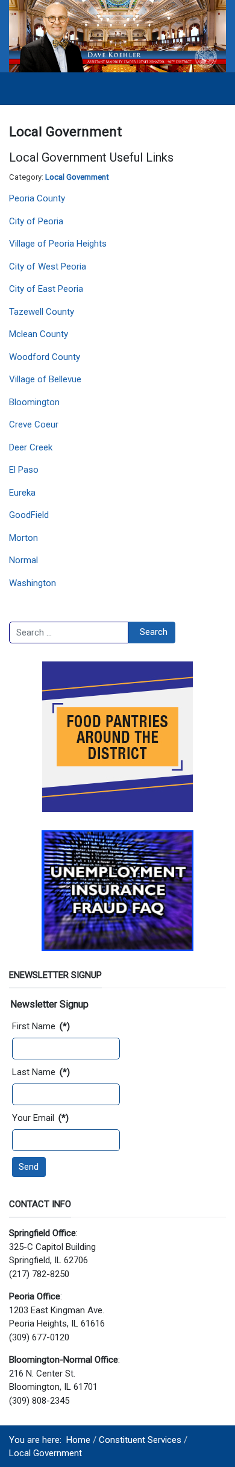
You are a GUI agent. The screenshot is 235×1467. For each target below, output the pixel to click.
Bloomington (34, 402)
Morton (23, 537)
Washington (32, 583)
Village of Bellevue (45, 379)
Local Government (77, 176)
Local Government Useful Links (91, 157)
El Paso (24, 469)
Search (154, 631)
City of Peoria (36, 221)
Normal (23, 560)
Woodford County (44, 357)
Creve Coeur (33, 424)
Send (29, 1166)
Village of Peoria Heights (58, 243)
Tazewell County (41, 311)
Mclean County (38, 334)
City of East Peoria (46, 288)
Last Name (41, 1072)
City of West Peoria (47, 266)
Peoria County (37, 198)
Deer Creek (30, 447)
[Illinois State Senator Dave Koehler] (117, 35)
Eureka (22, 492)
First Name (41, 1026)
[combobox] (68, 632)
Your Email (40, 1117)
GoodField (29, 515)
